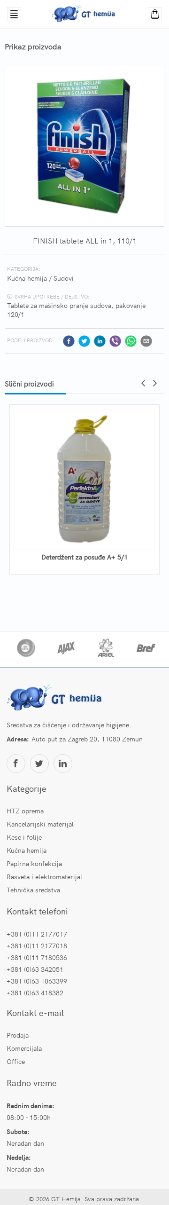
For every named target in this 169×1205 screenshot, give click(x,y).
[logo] (56, 698)
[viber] (115, 341)
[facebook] (69, 341)
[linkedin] (100, 341)
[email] (146, 341)
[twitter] (84, 341)
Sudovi (64, 278)
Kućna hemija (27, 278)
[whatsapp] (131, 341)
